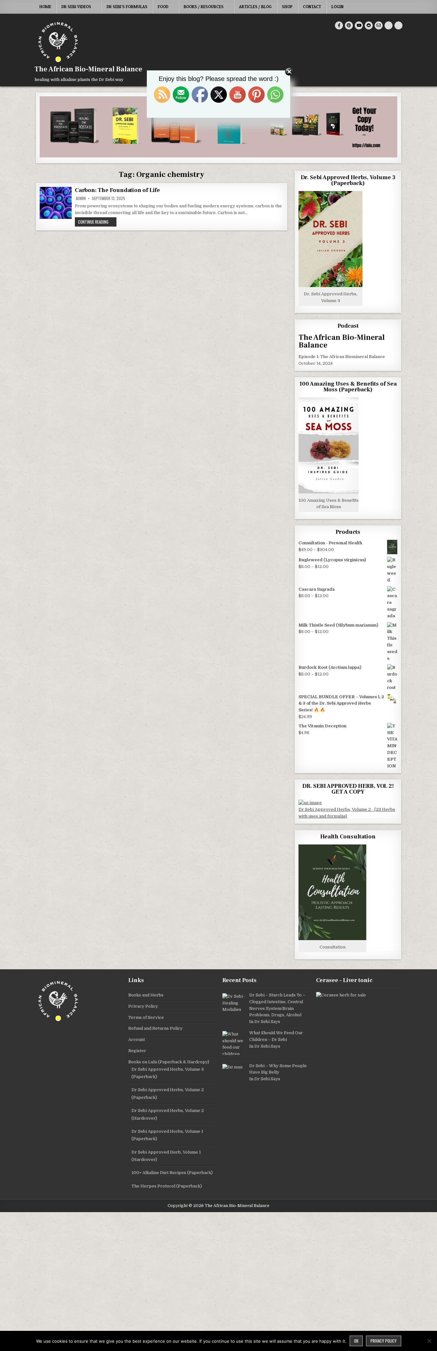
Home (45, 6)
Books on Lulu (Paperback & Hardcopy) (168, 1061)
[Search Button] (398, 25)
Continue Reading (97, 221)
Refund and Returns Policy (155, 1028)
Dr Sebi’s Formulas (127, 6)
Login (337, 6)
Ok (356, 1341)
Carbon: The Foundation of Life (117, 190)
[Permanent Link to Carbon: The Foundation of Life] (56, 203)
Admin (81, 198)
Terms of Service (146, 1017)
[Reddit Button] (369, 25)
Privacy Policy (143, 1006)
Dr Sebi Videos (76, 6)
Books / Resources (204, 6)
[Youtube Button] (359, 25)
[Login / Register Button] (389, 25)
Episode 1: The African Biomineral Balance (341, 356)
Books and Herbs (145, 995)
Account (136, 1039)
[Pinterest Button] (349, 25)
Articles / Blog (255, 6)
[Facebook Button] (339, 25)
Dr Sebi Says (267, 1021)
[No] (429, 1341)
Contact (312, 6)
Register (137, 1050)
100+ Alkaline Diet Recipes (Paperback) (172, 1172)
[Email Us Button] (379, 25)
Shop (287, 6)
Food (163, 6)
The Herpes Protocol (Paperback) (166, 1186)
